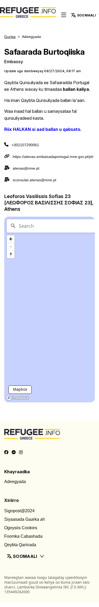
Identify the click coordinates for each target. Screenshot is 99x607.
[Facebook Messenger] (14, 452)
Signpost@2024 (19, 511)
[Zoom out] (11, 247)
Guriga (10, 37)
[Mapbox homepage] (17, 398)
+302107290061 (25, 145)
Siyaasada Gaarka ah (24, 519)
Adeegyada (15, 481)
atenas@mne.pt (26, 168)
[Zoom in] (11, 239)
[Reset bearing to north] (11, 254)
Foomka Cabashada (23, 536)
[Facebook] (6, 452)
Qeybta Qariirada (20, 545)
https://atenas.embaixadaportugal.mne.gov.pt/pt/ (53, 156)
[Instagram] (21, 452)
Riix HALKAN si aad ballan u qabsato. (43, 129)
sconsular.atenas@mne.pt (34, 180)
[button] (49, 556)
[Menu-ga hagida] (63, 15)
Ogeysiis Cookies (20, 528)
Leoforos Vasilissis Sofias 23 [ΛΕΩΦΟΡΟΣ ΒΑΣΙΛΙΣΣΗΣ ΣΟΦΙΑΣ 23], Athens (48, 202)
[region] (49, 309)
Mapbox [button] (20, 389)
